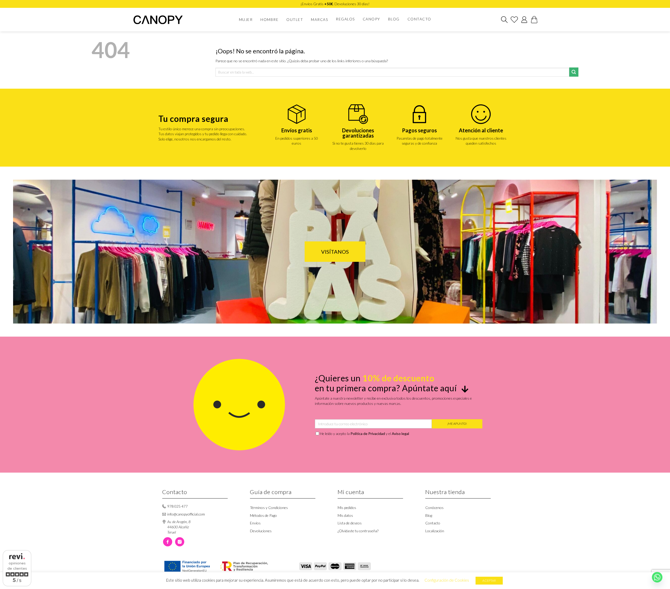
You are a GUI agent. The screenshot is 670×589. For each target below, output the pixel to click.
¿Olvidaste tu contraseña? (358, 531)
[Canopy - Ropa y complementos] (161, 20)
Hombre (269, 19)
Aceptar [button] (489, 580)
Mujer (246, 19)
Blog (394, 19)
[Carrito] (534, 19)
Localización (434, 531)
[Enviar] (573, 72)
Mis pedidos (347, 507)
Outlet (294, 19)
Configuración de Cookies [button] (447, 580)
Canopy (371, 19)
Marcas (319, 19)
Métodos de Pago (263, 515)
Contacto (419, 19)
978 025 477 (177, 506)
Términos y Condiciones (269, 507)
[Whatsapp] (657, 577)
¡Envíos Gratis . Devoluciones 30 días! (335, 4)
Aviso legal (400, 433)
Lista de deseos (350, 523)
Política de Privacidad (367, 433)
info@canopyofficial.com (186, 514)
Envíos (255, 523)
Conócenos (434, 507)
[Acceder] (524, 19)
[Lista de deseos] (514, 19)
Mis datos (345, 515)
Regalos (345, 19)
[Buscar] (504, 19)
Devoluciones (261, 531)
